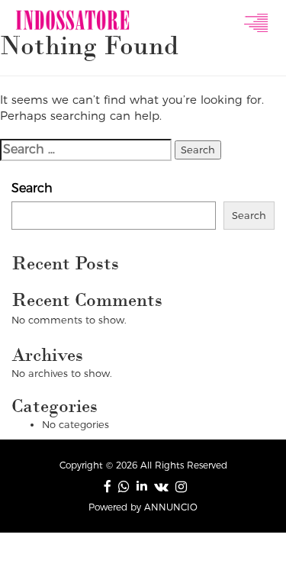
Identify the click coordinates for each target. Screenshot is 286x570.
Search (32, 188)
